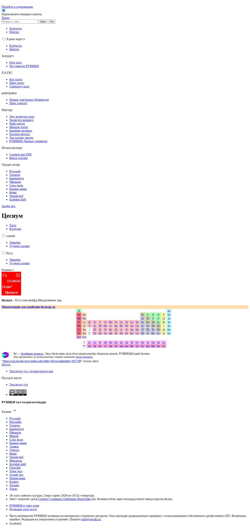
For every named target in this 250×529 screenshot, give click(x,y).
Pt (127, 329)
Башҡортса (16, 429)
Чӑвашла (15, 432)
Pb (147, 329)
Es (142, 346)
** (89, 333)
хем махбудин (30, 307)
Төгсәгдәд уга (18, 384)
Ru (116, 325)
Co (121, 322)
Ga (142, 322)
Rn (169, 329)
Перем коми (17, 478)
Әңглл (6, 364)
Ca (84, 322)
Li (79, 314)
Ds (126, 333)
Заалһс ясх (8, 206)
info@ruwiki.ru (91, 519)
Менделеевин (11, 307)
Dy (137, 342)
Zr (95, 325)
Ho (142, 342)
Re (110, 329)
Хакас (13, 488)
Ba (84, 329)
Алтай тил (16, 474)
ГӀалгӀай (15, 467)
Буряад (14, 481)
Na (79, 318)
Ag (131, 325)
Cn (137, 333)
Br (163, 322)
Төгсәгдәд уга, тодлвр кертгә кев (31, 371)
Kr (169, 322)
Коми (13, 453)
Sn (147, 325)
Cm (127, 346)
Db (100, 333)
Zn (137, 322)
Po (158, 329)
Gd (126, 342)
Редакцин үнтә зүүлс (23, 509)
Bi (153, 329)
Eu (121, 342)
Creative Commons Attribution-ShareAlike (64, 499)
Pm (110, 342)
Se (158, 322)
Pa (100, 346)
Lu (163, 342)
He (169, 310)
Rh (121, 325)
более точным (84, 356)
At (163, 329)
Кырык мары (18, 443)
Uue (79, 337)
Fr (79, 333)
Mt (121, 333)
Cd (137, 325)
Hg (137, 329)
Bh (110, 333)
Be (84, 314)
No (158, 346)
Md (153, 346)
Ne (169, 314)
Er (148, 342)
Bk (131, 346)
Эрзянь (14, 446)
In (142, 325)
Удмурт (14, 450)
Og (169, 333)
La (89, 342)
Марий (14, 436)
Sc (89, 322)
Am (121, 346)
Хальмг (14, 485)
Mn (110, 322)
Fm (147, 346)
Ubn (84, 337)
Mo (105, 325)
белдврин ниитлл (32, 353)
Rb (78, 325)
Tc (110, 325)
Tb (131, 342)
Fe (116, 322)
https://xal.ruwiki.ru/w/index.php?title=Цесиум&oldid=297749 (42, 361)
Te (158, 325)
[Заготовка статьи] (5, 357)
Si (148, 318)
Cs (79, 329)
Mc (153, 333)
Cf (137, 346)
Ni (126, 322)
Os (116, 329)
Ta (100, 329)
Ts (163, 333)
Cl (163, 318)
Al (142, 318)
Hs (116, 333)
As (153, 322)
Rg (131, 333)
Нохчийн (15, 422)
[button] (22, 14)
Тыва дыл (15, 471)
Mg (84, 318)
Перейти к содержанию (17, 6)
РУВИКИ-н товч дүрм (24, 505)
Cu (131, 322)
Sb (153, 325)
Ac (89, 346)
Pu (116, 346)
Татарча (14, 425)
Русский (15, 418)
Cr (105, 322)
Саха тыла (16, 439)
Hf (95, 329)
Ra (84, 333)
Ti (95, 322)
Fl (148, 333)
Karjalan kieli (17, 464)
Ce (94, 342)
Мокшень (15, 460)
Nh (142, 333)
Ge (147, 322)
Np (110, 346)
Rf (95, 333)
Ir (121, 329)
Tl (142, 329)
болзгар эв (48, 307)
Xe (169, 325)
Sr (84, 325)
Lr (163, 346)
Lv (158, 333)
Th (94, 346)
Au (131, 329)
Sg (105, 333)
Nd (105, 342)
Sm (116, 342)
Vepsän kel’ (16, 457)
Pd (126, 325)
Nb (100, 325)
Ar (169, 318)
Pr (100, 342)
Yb (158, 342)
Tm (153, 342)
